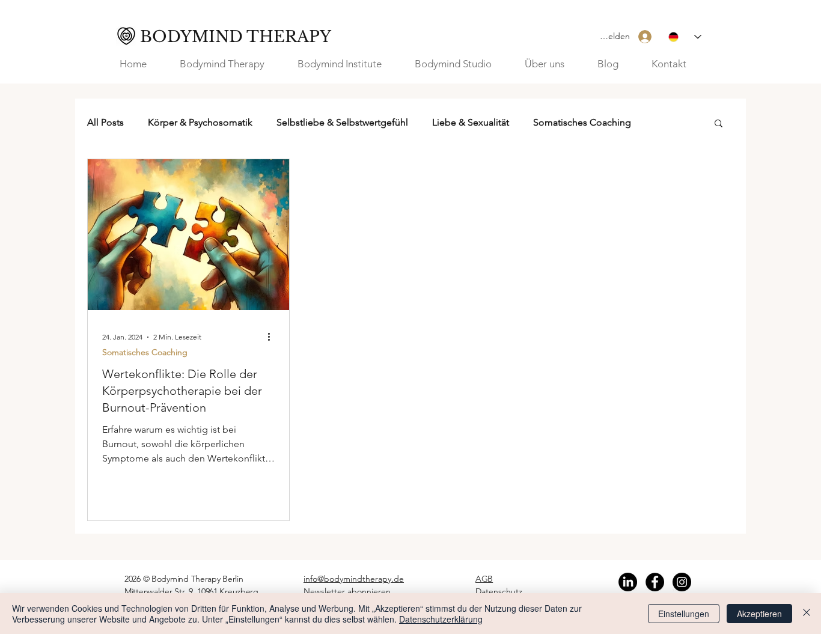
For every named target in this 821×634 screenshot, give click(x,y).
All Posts (105, 122)
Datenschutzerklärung (441, 619)
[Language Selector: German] (685, 37)
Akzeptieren (759, 614)
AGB (484, 578)
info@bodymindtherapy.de (354, 578)
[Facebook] (655, 582)
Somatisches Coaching (582, 122)
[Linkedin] (627, 582)
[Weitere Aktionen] (273, 337)
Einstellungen (683, 614)
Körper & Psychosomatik (200, 122)
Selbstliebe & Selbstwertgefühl (342, 122)
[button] (552, 64)
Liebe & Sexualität (470, 122)
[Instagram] (682, 582)
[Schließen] (806, 613)
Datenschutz (498, 591)
